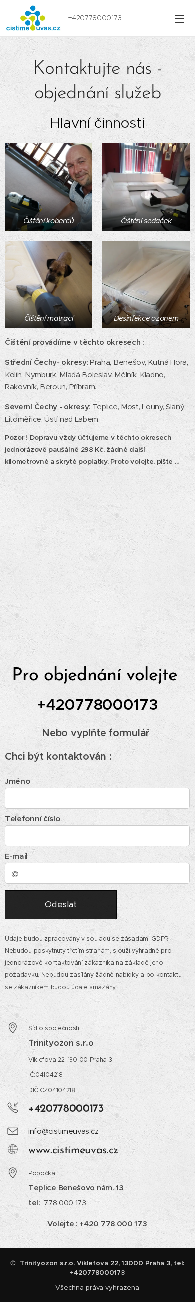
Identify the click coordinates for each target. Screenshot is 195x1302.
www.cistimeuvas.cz (73, 1150)
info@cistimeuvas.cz (63, 1131)
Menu (180, 18)
